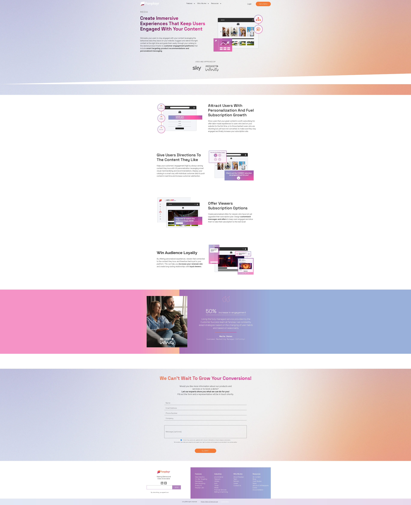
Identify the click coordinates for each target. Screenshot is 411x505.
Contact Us (237, 485)
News (255, 483)
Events (255, 488)
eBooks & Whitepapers (261, 485)
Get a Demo (263, 4)
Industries (218, 474)
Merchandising (200, 483)
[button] (190, 4)
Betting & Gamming (221, 492)
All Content (256, 477)
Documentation (258, 490)
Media (216, 488)
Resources (256, 474)
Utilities (216, 481)
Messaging (199, 481)
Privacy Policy (173, 492)
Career (235, 483)
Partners (236, 481)
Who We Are (237, 474)
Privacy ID (198, 485)
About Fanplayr (238, 477)
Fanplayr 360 (199, 488)
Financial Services (220, 490)
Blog (254, 479)
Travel (216, 485)
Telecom (217, 479)
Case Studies (257, 481)
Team (235, 479)
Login (249, 4)
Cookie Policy (225, 501)
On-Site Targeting (201, 479)
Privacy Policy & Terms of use (209, 501)
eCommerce (218, 477)
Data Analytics (200, 477)
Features (198, 474)
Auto (215, 483)
